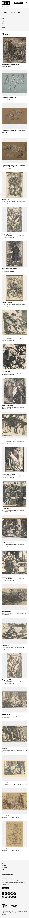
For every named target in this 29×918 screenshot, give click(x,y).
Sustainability (5, 867)
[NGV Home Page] (6, 3)
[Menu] (26, 2)
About (3, 863)
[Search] (24, 2)
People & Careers (6, 872)
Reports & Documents (7, 874)
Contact (4, 865)
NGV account (7, 884)
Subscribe (5, 888)
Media (3, 869)
